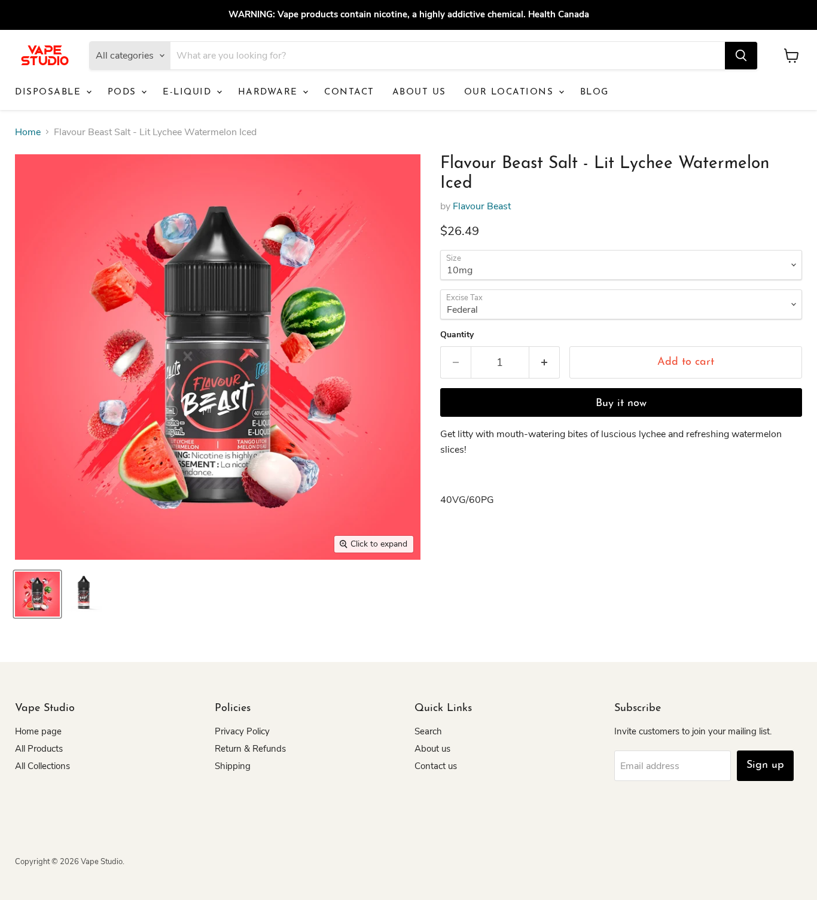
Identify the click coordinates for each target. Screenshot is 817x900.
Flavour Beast (482, 206)
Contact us (435, 766)
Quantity (457, 335)
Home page (38, 731)
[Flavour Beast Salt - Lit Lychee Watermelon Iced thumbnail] (37, 594)
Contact (349, 92)
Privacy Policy (242, 731)
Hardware (270, 92)
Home (28, 132)
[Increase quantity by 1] (544, 362)
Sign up (765, 765)
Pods (124, 92)
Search (428, 731)
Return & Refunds (250, 749)
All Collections (42, 766)
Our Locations (510, 92)
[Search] (741, 55)
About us (419, 92)
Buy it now (621, 403)
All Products (39, 749)
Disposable (50, 92)
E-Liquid (189, 92)
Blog (594, 92)
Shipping (233, 766)
